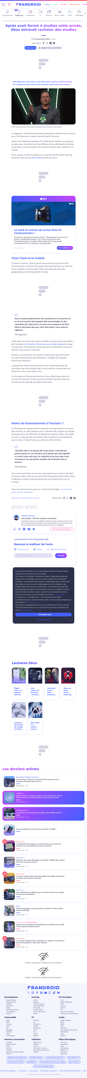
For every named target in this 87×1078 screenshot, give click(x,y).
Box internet (74, 1062)
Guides (63, 4)
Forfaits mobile (36, 1058)
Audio (62, 1017)
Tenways (63, 1052)
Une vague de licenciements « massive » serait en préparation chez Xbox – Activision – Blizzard (35, 691)
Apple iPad (37, 1042)
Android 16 (31, 1062)
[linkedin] (24, 529)
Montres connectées (14, 1039)
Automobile (10, 1017)
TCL (34, 1032)
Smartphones (11, 997)
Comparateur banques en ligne (52, 1062)
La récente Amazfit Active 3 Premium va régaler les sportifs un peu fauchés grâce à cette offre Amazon (40, 942)
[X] (28, 992)
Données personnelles (70, 1071)
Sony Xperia (10, 1012)
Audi (8, 1020)
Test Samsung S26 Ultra (43, 1066)
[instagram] (19, 529)
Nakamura (64, 1050)
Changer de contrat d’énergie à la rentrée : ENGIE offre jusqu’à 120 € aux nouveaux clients (40, 861)
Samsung (36, 1028)
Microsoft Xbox (38, 1006)
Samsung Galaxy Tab (41, 1050)
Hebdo (39, 549)
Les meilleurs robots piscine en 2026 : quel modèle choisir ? (39, 813)
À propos (23, 1071)
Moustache (64, 1048)
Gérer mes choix (43, 619)
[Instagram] (32, 992)
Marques (13, 21)
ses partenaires (31, 602)
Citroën (9, 1024)
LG (34, 1022)
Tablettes (36, 1039)
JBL (61, 1026)
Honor (62, 1008)
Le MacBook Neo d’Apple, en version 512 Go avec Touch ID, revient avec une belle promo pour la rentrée (38, 845)
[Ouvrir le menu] (3, 4)
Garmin (9, 1048)
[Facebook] (37, 992)
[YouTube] (45, 992)
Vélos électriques (67, 1039)
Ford (8, 1026)
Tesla (8, 1034)
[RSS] (41, 992)
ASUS (35, 1000)
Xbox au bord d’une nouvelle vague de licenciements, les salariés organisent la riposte (68, 691)
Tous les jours (22, 549)
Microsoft (22, 21)
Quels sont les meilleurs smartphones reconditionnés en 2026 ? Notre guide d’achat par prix (40, 925)
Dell (61, 1004)
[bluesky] (29, 529)
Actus (47, 4)
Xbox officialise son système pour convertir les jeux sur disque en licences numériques (40, 893)
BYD (7, 1022)
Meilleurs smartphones (17, 1058)
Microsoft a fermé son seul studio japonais (46, 344)
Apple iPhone (11, 1000)
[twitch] (15, 529)
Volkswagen (10, 1036)
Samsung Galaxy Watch (15, 1052)
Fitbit (8, 1046)
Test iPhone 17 (73, 1058)
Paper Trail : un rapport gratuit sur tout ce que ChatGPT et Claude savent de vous (18, 691)
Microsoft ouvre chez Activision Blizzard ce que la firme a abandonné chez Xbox (51, 691)
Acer (62, 1000)
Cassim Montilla (28, 516)
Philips (35, 1026)
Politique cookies (26, 610)
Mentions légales (8, 1071)
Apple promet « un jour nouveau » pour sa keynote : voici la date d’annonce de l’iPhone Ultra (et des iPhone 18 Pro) (39, 796)
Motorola (9, 1006)
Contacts (33, 1071)
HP (61, 1010)
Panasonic (37, 1024)
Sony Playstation (39, 1012)
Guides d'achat (21, 810)
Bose (62, 1022)
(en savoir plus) (58, 594)
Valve (35, 1013)
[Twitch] (50, 992)
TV (33, 1017)
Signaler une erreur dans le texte (25, 498)
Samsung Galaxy (12, 1010)
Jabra (62, 1024)
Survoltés (20, 858)
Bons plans (74, 4)
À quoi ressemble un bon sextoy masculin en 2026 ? (36, 829)
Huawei (9, 1004)
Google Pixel (10, 1002)
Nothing (63, 1028)
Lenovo (63, 1006)
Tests (55, 4)
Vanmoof (63, 1054)
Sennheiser (64, 1032)
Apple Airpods (65, 1020)
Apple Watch (11, 1044)
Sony (35, 1030)
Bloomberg (37, 158)
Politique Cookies (48, 1071)
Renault (9, 1032)
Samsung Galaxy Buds (68, 1030)
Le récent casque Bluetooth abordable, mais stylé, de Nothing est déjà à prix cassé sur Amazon (40, 877)
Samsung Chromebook (69, 1013)
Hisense (36, 1020)
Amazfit (9, 1042)
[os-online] (34, 529)
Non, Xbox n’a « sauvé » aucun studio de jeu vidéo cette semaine (35, 726)
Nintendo (36, 1008)
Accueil (5, 21)
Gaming (18, 507)
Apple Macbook (66, 1002)
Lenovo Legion (38, 1004)
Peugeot (9, 1030)
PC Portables (65, 997)
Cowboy (63, 1042)
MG (7, 1028)
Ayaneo (36, 1002)
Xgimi (35, 1034)
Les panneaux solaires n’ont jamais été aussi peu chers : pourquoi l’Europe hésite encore (38, 780)
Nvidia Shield (38, 1010)
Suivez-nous (30, 48)
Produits (32, 507)
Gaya (62, 1046)
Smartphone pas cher (55, 1058)
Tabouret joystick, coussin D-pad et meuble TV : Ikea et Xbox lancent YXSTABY (39, 909)
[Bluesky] (58, 992)
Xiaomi (8, 1013)
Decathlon (64, 1044)
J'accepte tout (45, 615)
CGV (85, 1071)
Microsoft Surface (67, 1012)
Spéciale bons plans (58, 549)
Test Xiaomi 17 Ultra (15, 1062)
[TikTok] (54, 992)
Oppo (8, 1008)
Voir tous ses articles (61, 529)
